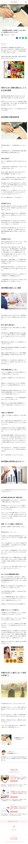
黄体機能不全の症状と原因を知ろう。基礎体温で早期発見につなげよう (18, 793)
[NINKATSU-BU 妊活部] (14, 2)
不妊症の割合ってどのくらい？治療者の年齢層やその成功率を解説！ (18, 808)
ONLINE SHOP (14, 821)
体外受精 (12, 34)
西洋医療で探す (7, 34)
